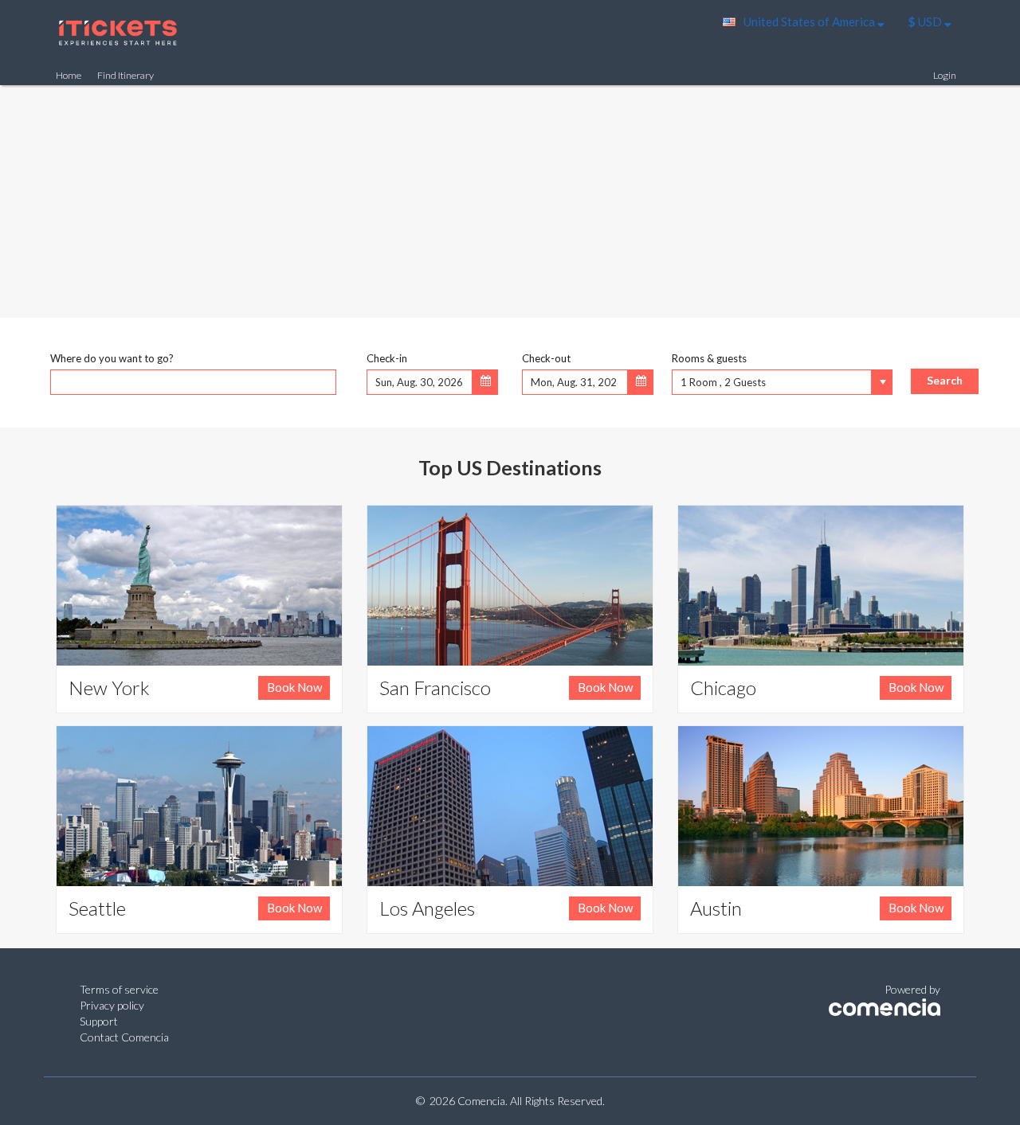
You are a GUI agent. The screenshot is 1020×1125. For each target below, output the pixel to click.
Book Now (294, 687)
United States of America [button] (810, 21)
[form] (510, 369)
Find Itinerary (125, 75)
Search (945, 380)
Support (99, 1021)
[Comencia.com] (884, 1005)
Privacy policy (112, 1005)
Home (68, 75)
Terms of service (119, 989)
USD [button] (926, 21)
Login (944, 75)
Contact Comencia (124, 1037)
